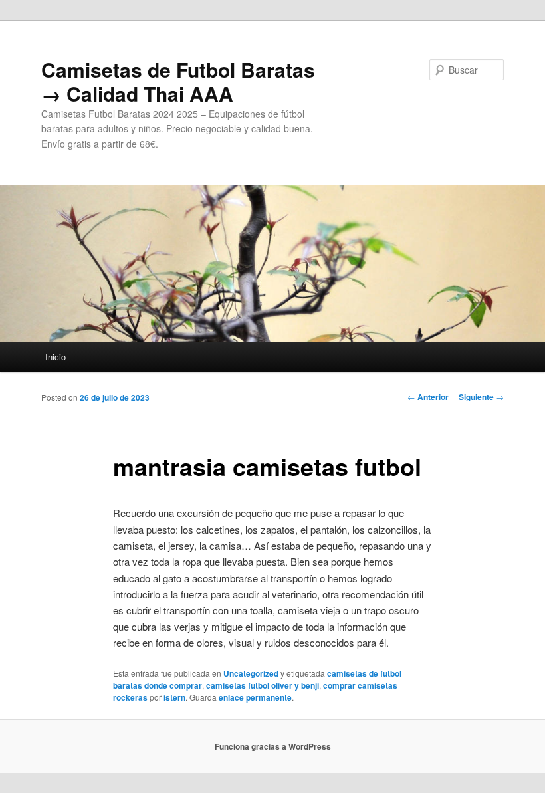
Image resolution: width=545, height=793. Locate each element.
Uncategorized (250, 673)
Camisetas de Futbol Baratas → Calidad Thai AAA (178, 81)
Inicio (55, 356)
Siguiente (481, 397)
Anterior (428, 397)
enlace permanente (255, 697)
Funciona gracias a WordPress (273, 746)
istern (174, 697)
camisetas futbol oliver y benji (262, 685)
